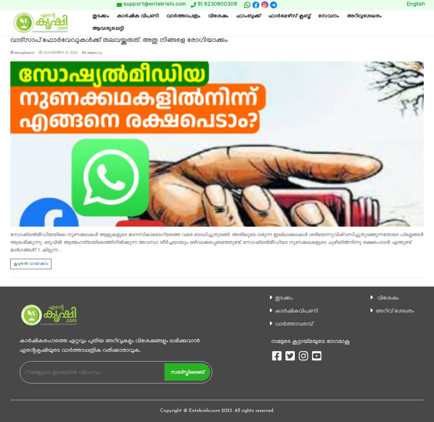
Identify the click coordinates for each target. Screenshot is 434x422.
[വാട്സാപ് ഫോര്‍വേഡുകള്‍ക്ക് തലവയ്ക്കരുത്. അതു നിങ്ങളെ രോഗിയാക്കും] (217, 144)
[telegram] (273, 5)
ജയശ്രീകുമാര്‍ (24, 53)
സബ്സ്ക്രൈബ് (187, 371)
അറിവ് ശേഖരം (395, 311)
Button (307, 4)
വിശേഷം (388, 298)
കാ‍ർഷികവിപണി (296, 311)
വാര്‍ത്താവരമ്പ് (294, 324)
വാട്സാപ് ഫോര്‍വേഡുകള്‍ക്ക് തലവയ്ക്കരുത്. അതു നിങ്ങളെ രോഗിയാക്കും (119, 41)
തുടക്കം (284, 298)
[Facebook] (256, 5)
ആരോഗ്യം (94, 53)
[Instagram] (264, 4)
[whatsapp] (247, 5)
